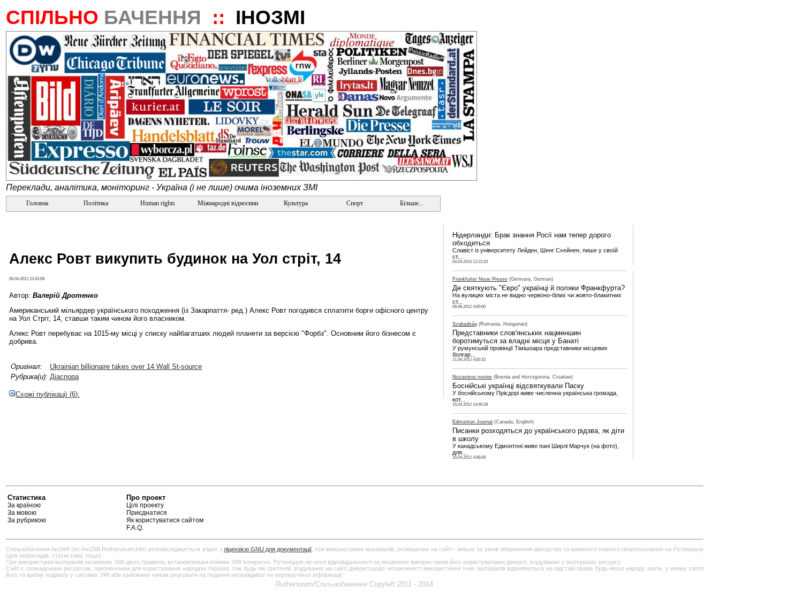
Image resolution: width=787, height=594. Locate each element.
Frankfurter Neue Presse (480, 279)
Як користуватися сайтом (164, 520)
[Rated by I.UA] (678, 499)
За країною (24, 505)
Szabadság (464, 324)
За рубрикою (26, 520)
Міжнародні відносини (227, 203)
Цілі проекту (145, 505)
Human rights (158, 203)
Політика (96, 203)
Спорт (353, 203)
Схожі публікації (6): (48, 394)
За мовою (21, 512)
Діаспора (64, 377)
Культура (296, 203)
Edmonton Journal (472, 422)
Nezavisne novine (472, 377)
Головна (36, 203)
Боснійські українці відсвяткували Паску (518, 386)
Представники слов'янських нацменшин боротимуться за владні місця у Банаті (516, 337)
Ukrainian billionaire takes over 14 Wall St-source (126, 366)
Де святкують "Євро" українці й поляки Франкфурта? (538, 288)
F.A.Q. (134, 527)
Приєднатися (146, 512)
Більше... (411, 203)
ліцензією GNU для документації (268, 549)
